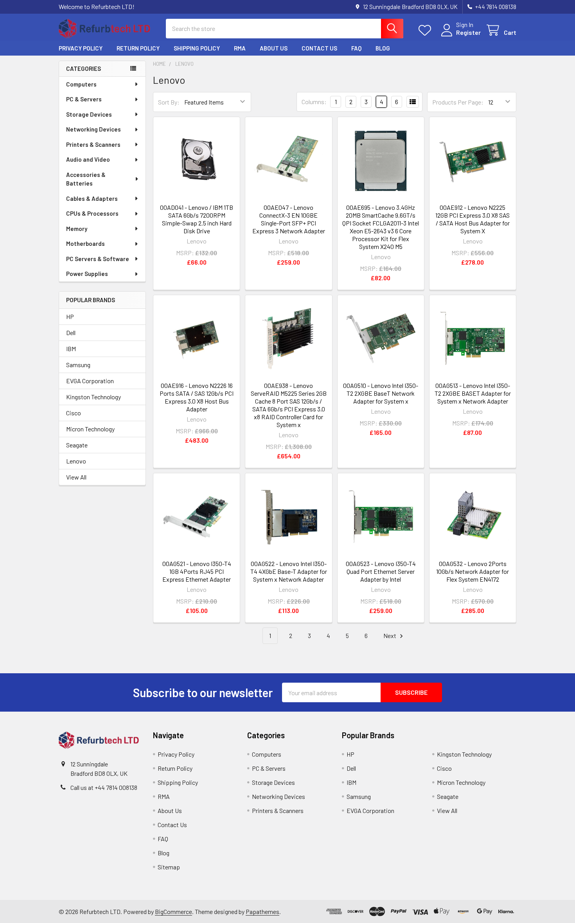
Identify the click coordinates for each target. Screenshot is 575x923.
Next (390, 635)
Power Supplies (87, 273)
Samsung (78, 364)
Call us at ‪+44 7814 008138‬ (103, 787)
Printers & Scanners (93, 144)
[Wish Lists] (426, 30)
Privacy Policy (80, 48)
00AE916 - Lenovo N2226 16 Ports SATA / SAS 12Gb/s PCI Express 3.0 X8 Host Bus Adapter (197, 397)
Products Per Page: (457, 102)
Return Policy (138, 48)
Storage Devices (89, 114)
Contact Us (319, 48)
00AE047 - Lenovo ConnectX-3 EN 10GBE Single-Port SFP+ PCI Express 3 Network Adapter (288, 219)
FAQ (356, 48)
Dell (70, 332)
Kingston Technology (93, 396)
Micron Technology (90, 429)
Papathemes (262, 911)
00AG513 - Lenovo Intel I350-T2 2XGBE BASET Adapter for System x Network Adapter (473, 393)
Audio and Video (88, 159)
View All (76, 477)
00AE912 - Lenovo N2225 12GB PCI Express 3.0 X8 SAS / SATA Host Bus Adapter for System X (472, 219)
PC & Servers (84, 99)
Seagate (77, 445)
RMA (240, 48)
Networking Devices (93, 129)
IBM (71, 348)
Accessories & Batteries (86, 179)
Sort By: (169, 102)
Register (468, 32)
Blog (383, 48)
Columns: (314, 101)
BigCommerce (173, 911)
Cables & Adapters (92, 198)
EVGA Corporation (90, 380)
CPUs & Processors (92, 213)
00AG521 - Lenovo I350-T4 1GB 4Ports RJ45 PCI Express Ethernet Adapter (196, 571)
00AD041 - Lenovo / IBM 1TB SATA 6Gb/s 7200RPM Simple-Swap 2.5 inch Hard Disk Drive (196, 219)
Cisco (73, 412)
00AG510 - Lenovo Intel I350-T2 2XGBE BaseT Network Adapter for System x (380, 393)
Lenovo (76, 461)
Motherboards (85, 243)
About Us (274, 48)
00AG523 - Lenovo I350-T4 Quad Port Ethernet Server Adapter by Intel (381, 571)
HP (70, 316)
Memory (76, 228)
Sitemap (169, 867)
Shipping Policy (197, 48)
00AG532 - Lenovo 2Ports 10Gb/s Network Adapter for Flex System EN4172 (472, 571)
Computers (81, 84)
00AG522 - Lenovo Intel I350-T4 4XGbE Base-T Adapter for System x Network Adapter (288, 571)
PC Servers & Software (97, 258)
